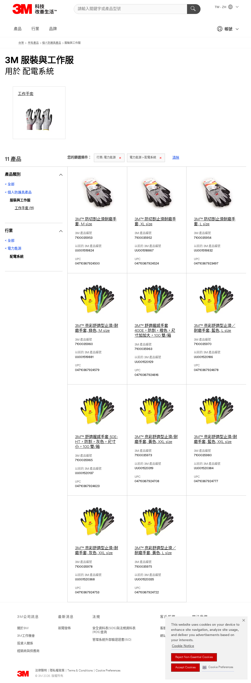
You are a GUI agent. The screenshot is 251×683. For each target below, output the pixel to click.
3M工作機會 (26, 635)
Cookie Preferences (108, 670)
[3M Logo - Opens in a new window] (41, 9)
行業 (35, 29)
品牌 (53, 29)
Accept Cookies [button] (185, 667)
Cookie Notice (183, 646)
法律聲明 (41, 670)
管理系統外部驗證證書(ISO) (111, 639)
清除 (175, 158)
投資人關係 (25, 643)
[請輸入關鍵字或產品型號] (194, 9)
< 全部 (9, 184)
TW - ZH (221, 7)
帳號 (228, 29)
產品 (18, 29)
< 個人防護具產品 (18, 192)
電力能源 (106, 157)
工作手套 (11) (24, 208)
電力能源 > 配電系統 (143, 157)
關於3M (22, 628)
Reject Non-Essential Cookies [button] (194, 657)
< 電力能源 (13, 249)
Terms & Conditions (80, 670)
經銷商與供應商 (28, 651)
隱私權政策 (57, 670)
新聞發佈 (64, 628)
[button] (218, 667)
